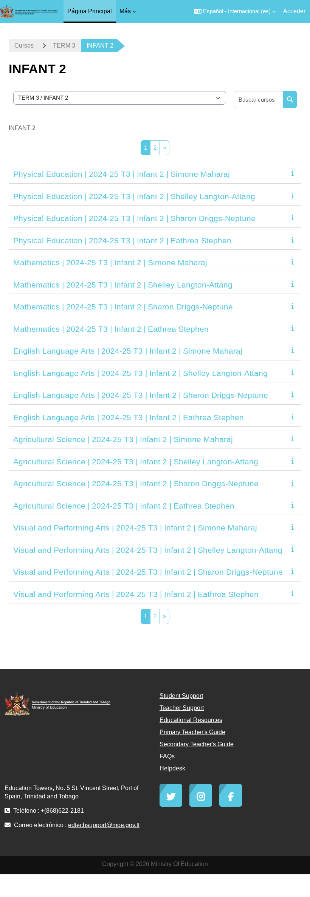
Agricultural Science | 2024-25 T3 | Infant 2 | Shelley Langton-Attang (135, 461)
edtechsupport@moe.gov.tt (104, 825)
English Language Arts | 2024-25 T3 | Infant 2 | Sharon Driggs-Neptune (140, 395)
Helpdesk (172, 768)
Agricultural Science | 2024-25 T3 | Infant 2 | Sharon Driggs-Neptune (136, 483)
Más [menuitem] (125, 11)
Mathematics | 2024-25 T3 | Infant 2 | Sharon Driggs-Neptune (123, 306)
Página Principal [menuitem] (89, 11)
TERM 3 (64, 45)
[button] (234, 11)
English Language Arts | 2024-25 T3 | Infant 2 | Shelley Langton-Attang (140, 373)
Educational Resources (191, 720)
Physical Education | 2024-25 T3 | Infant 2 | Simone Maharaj (121, 174)
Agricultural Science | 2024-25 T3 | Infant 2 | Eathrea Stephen (123, 505)
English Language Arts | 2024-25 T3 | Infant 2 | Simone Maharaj (127, 350)
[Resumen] (294, 173)
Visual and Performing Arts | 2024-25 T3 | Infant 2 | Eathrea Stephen (136, 594)
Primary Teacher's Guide (192, 732)
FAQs (167, 756)
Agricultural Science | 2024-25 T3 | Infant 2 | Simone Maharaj (123, 439)
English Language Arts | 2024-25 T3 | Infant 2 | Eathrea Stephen (128, 417)
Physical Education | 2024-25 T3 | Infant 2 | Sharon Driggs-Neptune (134, 218)
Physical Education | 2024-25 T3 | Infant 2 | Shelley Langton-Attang (134, 196)
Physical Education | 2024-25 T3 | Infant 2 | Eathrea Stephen (122, 240)
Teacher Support (182, 708)
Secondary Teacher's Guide (197, 744)
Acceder (294, 11)
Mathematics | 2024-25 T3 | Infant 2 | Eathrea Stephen (111, 329)
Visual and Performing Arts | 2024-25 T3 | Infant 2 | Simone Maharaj (135, 527)
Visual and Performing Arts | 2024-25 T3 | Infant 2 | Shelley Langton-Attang (147, 550)
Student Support (181, 696)
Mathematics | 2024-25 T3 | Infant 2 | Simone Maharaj (110, 262)
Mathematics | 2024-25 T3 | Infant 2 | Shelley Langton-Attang (122, 284)
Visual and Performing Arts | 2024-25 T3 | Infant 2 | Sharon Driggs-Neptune (148, 572)
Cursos (24, 45)
